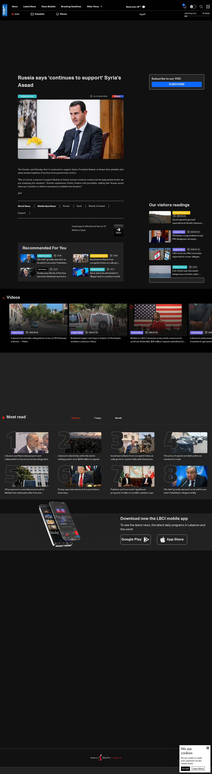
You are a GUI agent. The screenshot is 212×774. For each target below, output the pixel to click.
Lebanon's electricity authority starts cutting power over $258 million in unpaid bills (78, 458)
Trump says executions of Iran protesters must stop (78, 491)
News (15, 7)
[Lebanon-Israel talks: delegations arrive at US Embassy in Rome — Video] (38, 323)
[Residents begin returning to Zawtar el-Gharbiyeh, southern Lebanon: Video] (98, 323)
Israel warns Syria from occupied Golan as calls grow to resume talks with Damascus (105, 261)
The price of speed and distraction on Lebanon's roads (183, 457)
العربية (143, 14)
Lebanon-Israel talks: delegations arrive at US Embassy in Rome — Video (38, 340)
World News (42, 269)
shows (63, 14)
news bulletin (49, 7)
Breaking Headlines (71, 7)
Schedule (39, 14)
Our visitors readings (169, 205)
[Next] (208, 323)
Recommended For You (44, 248)
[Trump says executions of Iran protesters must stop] (79, 480)
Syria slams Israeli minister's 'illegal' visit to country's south (105, 275)
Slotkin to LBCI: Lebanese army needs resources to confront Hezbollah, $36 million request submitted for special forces (157, 340)
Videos (13, 298)
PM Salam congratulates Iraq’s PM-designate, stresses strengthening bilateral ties (187, 238)
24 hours (75, 418)
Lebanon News (179, 232)
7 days (97, 418)
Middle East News (44, 256)
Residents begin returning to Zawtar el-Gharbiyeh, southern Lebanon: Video (96, 340)
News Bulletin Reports (99, 256)
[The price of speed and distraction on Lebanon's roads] (185, 446)
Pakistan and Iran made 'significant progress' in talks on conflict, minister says (132, 491)
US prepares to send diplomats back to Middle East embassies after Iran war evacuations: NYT (24, 491)
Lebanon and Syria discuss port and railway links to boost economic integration (26, 457)
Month (118, 418)
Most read (16, 417)
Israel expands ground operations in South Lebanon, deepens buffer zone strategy (187, 222)
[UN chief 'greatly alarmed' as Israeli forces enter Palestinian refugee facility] (185, 480)
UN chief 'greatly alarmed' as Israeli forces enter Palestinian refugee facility (52, 261)
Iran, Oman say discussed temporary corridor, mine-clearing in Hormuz (185, 273)
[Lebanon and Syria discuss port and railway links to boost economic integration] (26, 446)
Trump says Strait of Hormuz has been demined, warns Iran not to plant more (52, 275)
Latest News (29, 7)
